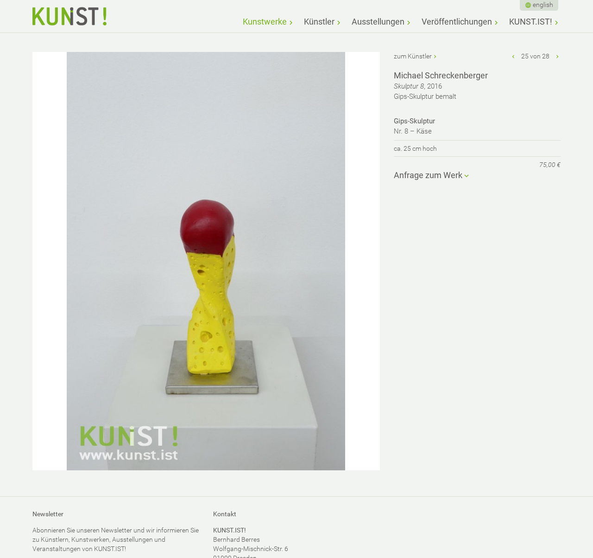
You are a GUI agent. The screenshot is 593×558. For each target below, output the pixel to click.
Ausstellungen (378, 21)
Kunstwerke (265, 21)
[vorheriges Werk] (513, 56)
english (543, 4)
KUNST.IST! (530, 21)
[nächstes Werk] (557, 56)
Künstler (319, 21)
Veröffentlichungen (457, 21)
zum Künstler (413, 56)
